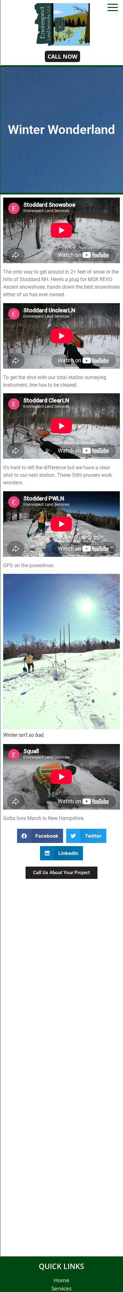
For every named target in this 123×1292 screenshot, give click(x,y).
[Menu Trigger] (113, 7)
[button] (40, 836)
